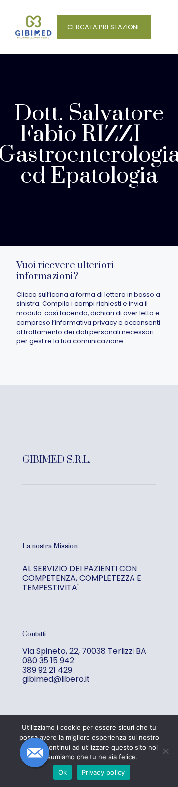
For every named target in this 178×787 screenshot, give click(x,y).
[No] (166, 751)
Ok (62, 772)
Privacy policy (103, 772)
